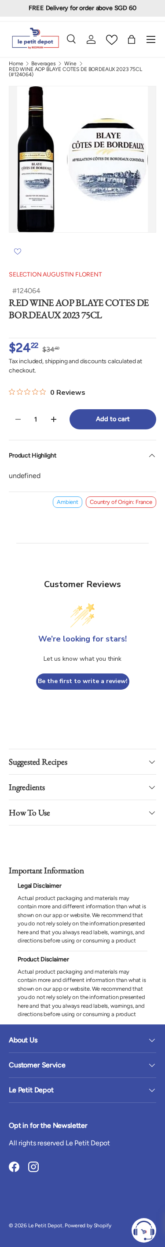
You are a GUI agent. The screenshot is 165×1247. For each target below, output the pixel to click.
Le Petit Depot (45, 1225)
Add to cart (112, 419)
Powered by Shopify (88, 1225)
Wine (70, 63)
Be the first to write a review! (83, 681)
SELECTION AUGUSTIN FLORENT (55, 274)
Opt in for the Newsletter (48, 1125)
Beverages (43, 63)
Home (16, 63)
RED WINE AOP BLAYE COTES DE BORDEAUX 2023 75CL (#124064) (75, 72)
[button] (131, 39)
